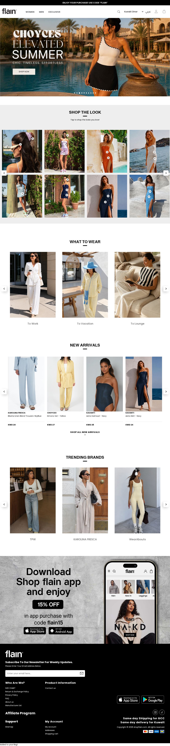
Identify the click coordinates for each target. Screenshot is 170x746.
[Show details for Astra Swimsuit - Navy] (104, 384)
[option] (85, 2)
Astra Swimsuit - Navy (96, 416)
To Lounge (137, 323)
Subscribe (81, 673)
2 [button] (76, 92)
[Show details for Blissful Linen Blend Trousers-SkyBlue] (26, 384)
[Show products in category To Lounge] (137, 285)
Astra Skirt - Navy (133, 416)
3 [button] (79, 92)
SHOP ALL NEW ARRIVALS (85, 432)
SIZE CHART (10, 688)
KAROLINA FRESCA (16, 412)
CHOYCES (51, 412)
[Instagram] (155, 712)
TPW (33, 539)
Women (30, 11)
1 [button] (74, 92)
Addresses (50, 730)
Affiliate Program (20, 713)
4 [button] (81, 93)
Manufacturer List (13, 705)
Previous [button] (3, 2)
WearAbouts (137, 539)
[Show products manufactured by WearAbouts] (137, 500)
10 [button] (95, 92)
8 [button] (90, 92)
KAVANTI (90, 412)
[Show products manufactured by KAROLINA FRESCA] (85, 500)
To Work (32, 323)
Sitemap (9, 727)
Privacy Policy (11, 695)
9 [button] (93, 92)
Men (41, 11)
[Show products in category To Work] (33, 285)
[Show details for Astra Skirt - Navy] (144, 384)
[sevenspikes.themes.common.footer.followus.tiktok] (162, 712)
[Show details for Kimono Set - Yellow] (65, 384)
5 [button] (84, 92)
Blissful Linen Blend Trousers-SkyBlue (24, 416)
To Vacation (85, 323)
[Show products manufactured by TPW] (33, 500)
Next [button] (166, 2)
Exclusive (54, 11)
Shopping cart (164, 12)
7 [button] (88, 92)
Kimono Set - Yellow (56, 416)
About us (9, 702)
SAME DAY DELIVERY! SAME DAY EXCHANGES (85, 2)
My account (50, 727)
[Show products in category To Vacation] (85, 285)
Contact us (50, 688)
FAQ (7, 698)
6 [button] (86, 92)
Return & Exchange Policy (17, 691)
